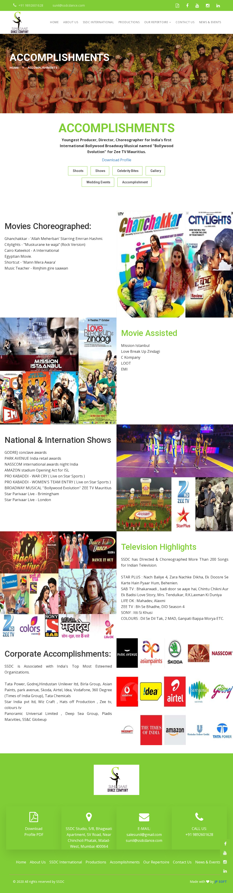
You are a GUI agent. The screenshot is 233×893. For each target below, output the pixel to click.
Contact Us (185, 22)
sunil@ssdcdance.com (144, 840)
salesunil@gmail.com (144, 834)
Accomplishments (125, 862)
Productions (129, 22)
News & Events (210, 22)
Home (54, 22)
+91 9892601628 (199, 834)
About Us (70, 22)
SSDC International (98, 22)
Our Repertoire (156, 22)
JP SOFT (221, 881)
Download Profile (116, 159)
